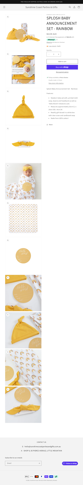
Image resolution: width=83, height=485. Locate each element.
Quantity (49, 50)
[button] (4, 7)
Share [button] (51, 125)
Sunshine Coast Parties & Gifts (38, 480)
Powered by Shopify (52, 480)
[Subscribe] (39, 463)
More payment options (62, 72)
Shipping (49, 42)
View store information (56, 83)
